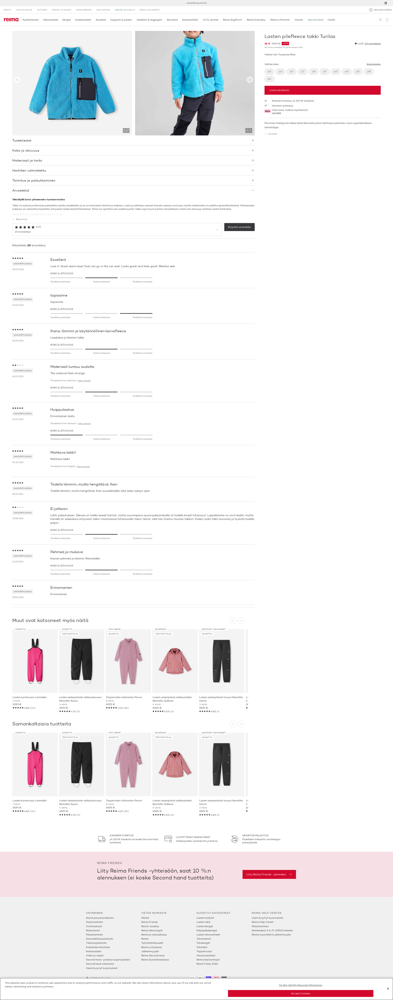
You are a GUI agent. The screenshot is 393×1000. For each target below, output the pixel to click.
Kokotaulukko (374, 64)
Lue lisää (276, 113)
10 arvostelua (373, 43)
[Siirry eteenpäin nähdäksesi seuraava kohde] (249, 79)
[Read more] (133, 213)
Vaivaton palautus (282, 105)
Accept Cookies (300, 993)
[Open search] (380, 20)
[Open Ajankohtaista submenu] (40, 20)
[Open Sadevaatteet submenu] (92, 20)
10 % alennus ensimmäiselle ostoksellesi (196, 3)
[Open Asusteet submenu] (107, 20)
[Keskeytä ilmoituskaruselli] (386, 3)
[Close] (388, 988)
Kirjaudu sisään (383, 10)
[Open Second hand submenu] (324, 20)
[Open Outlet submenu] (336, 20)
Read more (21, 219)
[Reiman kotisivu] (11, 20)
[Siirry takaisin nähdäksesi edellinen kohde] (17, 79)
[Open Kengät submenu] (72, 20)
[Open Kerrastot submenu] (179, 20)
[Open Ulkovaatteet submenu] (59, 20)
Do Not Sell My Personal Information (300, 985)
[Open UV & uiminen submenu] (219, 20)
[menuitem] (113, 918)
